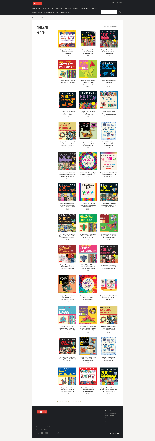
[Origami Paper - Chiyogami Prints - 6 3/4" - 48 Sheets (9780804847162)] (88, 222)
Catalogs (76, 8)
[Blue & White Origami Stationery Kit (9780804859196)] (108, 130)
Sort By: (106, 26)
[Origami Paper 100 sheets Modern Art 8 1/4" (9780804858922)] (88, 38)
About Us (94, 8)
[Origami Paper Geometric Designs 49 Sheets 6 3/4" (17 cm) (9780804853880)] (108, 222)
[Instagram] (113, 434)
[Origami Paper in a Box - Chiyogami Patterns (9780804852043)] (88, 376)
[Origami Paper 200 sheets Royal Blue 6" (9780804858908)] (108, 69)
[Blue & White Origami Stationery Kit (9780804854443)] (108, 346)
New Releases (59, 8)
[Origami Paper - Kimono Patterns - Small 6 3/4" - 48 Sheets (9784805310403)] (88, 253)
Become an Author (49, 12)
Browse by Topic (36, 8)
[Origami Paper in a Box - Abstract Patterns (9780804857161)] (67, 38)
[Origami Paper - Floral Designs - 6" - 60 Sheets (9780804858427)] (88, 130)
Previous (62, 402)
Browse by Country (48, 8)
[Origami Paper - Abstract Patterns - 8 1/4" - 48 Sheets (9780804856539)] (67, 69)
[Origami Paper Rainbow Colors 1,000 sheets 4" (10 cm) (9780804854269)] (88, 192)
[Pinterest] (118, 434)
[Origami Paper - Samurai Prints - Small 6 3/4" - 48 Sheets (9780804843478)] (108, 315)
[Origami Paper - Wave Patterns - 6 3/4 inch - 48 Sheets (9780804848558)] (67, 376)
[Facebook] (110, 434)
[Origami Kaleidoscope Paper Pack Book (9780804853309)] (88, 161)
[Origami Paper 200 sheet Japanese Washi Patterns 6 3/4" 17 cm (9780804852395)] (67, 192)
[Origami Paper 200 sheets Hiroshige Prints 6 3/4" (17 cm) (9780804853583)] (108, 192)
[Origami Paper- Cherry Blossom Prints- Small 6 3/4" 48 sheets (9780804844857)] (67, 315)
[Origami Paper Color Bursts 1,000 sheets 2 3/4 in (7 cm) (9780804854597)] (108, 161)
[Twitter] (115, 434)
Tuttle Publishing (44, 429)
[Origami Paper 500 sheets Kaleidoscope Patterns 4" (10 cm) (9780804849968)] (88, 100)
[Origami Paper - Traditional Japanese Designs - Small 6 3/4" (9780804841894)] (88, 315)
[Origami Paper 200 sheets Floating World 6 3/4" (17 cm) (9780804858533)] (67, 346)
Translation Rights (37, 12)
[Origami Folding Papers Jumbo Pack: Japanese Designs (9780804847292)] (108, 100)
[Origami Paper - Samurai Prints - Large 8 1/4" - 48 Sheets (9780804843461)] (67, 284)
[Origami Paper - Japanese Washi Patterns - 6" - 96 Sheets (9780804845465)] (67, 253)
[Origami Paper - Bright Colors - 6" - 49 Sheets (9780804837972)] (88, 69)
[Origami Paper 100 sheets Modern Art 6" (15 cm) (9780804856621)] (108, 38)
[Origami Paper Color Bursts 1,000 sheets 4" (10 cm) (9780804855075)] (108, 284)
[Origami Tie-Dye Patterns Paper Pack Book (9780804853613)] (88, 284)
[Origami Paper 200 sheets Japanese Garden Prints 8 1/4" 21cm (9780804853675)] (67, 161)
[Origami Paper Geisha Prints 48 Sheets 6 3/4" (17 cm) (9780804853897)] (88, 346)
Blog (57, 12)
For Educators (85, 8)
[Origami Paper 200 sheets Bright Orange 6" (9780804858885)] (67, 100)
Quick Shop (67, 45)
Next (77, 402)
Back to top (116, 402)
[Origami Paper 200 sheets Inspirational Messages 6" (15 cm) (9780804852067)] (108, 376)
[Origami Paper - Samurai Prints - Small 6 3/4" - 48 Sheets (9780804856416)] (67, 130)
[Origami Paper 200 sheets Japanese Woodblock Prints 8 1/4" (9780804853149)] (67, 223)
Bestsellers (68, 8)
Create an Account (41, 427)
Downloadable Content (66, 12)
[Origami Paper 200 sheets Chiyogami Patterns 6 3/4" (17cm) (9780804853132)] (108, 253)
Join (117, 2)
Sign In (48, 427)
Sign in (120, 2)
